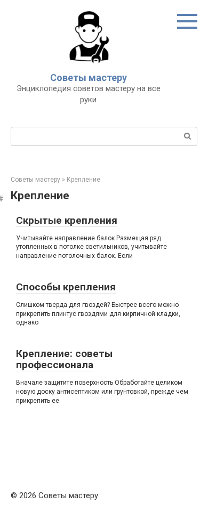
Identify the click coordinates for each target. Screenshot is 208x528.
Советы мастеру (88, 77)
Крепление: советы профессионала (64, 359)
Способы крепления (66, 287)
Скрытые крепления (66, 220)
